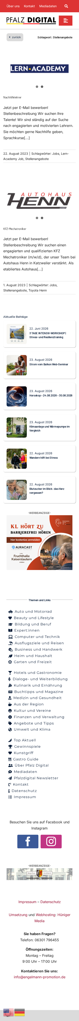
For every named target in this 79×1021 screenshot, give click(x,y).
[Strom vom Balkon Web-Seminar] (17, 358)
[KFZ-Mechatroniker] (39, 200)
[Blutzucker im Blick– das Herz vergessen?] (17, 482)
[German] (19, 1012)
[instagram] (51, 841)
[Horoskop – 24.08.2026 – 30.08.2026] (17, 389)
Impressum (27, 902)
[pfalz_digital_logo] (31, 18)
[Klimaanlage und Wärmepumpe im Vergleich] (17, 420)
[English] (8, 1012)
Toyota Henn (38, 290)
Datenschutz (50, 902)
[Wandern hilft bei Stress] (17, 451)
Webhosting (45, 915)
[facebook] (27, 841)
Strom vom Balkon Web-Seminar (48, 364)
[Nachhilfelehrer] (39, 68)
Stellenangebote (37, 159)
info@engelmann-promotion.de (39, 977)
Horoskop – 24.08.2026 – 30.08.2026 (50, 395)
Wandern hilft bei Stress (43, 457)
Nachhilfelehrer (12, 97)
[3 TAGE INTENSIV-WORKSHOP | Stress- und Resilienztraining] (17, 327)
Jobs (55, 153)
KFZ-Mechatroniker (14, 229)
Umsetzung (18, 915)
